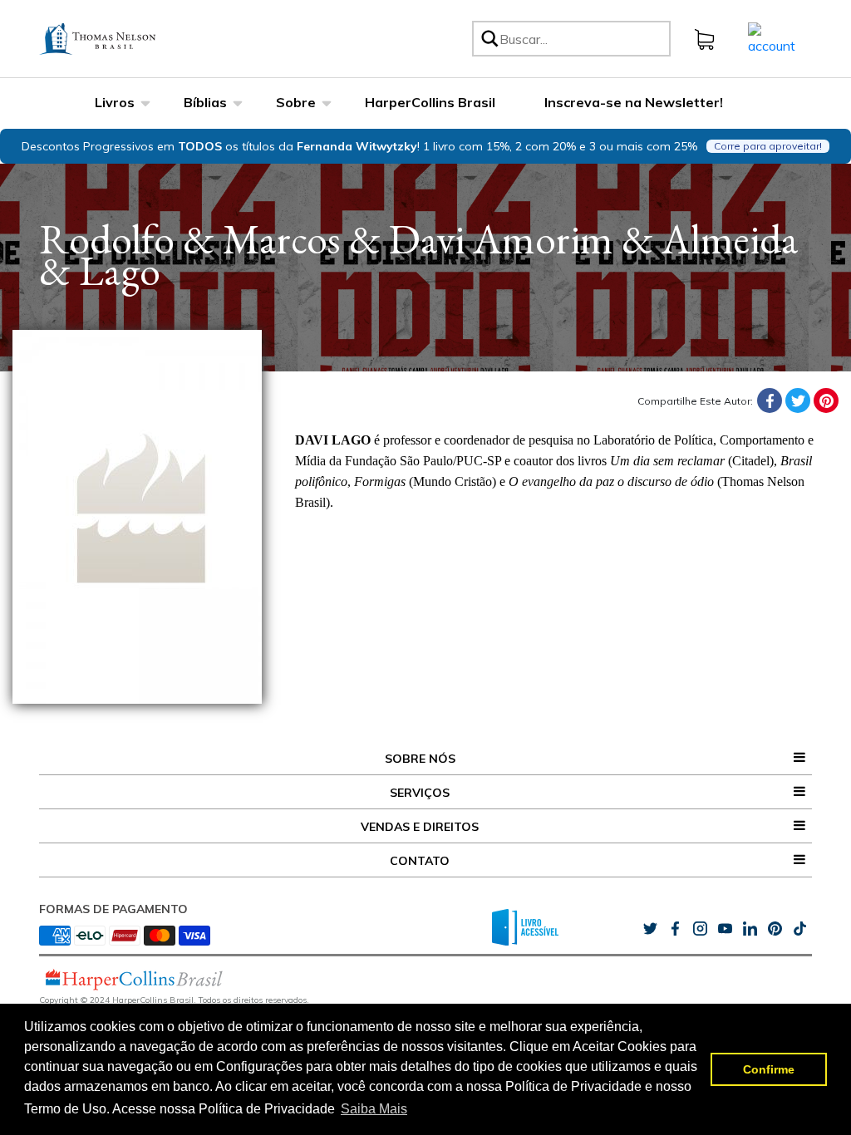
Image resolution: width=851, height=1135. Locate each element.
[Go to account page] (771, 37)
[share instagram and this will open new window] (699, 928)
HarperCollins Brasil (430, 102)
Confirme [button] (768, 1069)
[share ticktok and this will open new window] (774, 928)
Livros (115, 102)
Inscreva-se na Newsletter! (633, 102)
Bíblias (205, 102)
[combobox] (582, 39)
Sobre (296, 102)
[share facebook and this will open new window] (675, 928)
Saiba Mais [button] (374, 1109)
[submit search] (488, 39)
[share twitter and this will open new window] (650, 928)
